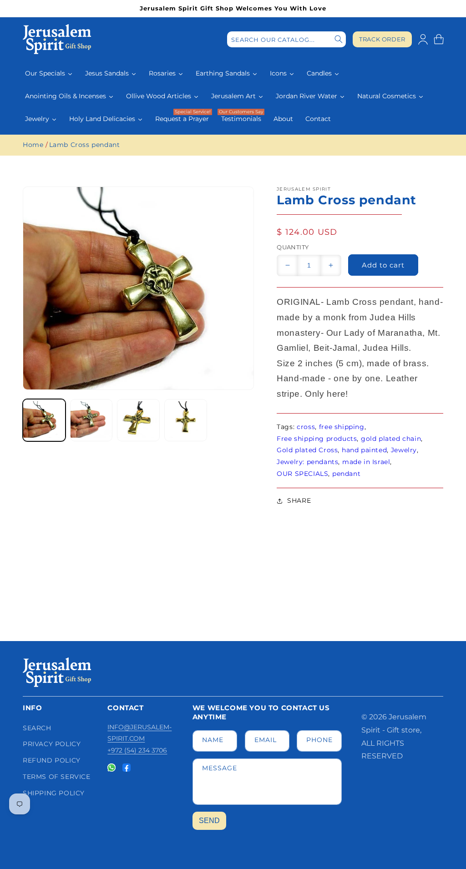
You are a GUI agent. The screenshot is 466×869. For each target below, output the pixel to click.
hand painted (364, 450)
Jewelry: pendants (307, 462)
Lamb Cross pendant (84, 145)
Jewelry (404, 450)
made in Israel (366, 462)
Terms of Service (57, 777)
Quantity (293, 247)
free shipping (342, 427)
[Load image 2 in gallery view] (91, 420)
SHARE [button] (299, 500)
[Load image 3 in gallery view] (138, 420)
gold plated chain (391, 438)
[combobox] (286, 39)
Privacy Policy (52, 744)
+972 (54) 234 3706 (137, 750)
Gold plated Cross (307, 450)
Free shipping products (317, 438)
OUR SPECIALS (302, 474)
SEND (209, 820)
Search (37, 728)
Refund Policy (52, 760)
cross (306, 427)
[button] (439, 39)
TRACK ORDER (382, 39)
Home (33, 145)
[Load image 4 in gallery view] (185, 420)
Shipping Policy (54, 793)
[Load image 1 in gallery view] (44, 420)
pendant (346, 474)
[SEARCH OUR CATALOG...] (339, 39)
